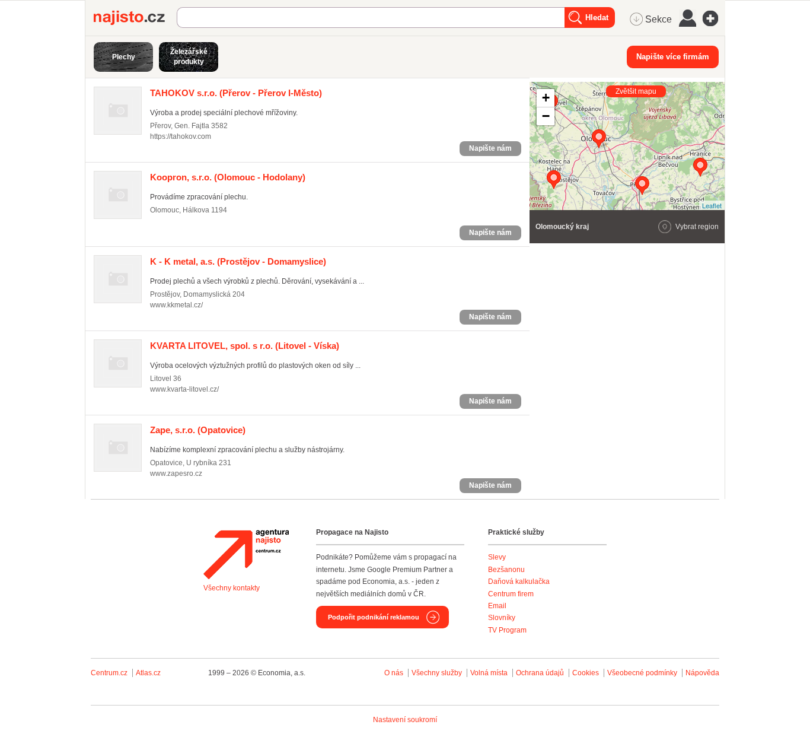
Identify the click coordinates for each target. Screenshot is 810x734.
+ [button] (546, 97)
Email (497, 606)
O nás (393, 673)
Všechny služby (438, 673)
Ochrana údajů (540, 673)
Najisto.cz (135, 18)
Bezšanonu (506, 569)
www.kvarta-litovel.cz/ (184, 389)
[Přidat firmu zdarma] (714, 18)
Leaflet (712, 205)
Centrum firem (511, 594)
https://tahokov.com (180, 136)
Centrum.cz (109, 673)
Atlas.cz (148, 673)
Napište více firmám (672, 56)
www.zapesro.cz (176, 473)
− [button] (546, 116)
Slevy (497, 557)
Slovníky (501, 618)
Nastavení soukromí (405, 720)
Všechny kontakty (231, 588)
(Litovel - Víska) (244, 346)
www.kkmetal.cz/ (176, 305)
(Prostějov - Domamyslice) (238, 261)
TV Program (507, 630)
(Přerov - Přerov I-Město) (236, 93)
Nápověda (702, 673)
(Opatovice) (197, 430)
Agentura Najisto (246, 554)
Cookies (585, 673)
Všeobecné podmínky (642, 673)
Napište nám (490, 148)
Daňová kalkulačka (519, 581)
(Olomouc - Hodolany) (227, 177)
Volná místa (489, 673)
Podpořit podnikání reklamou (373, 617)
